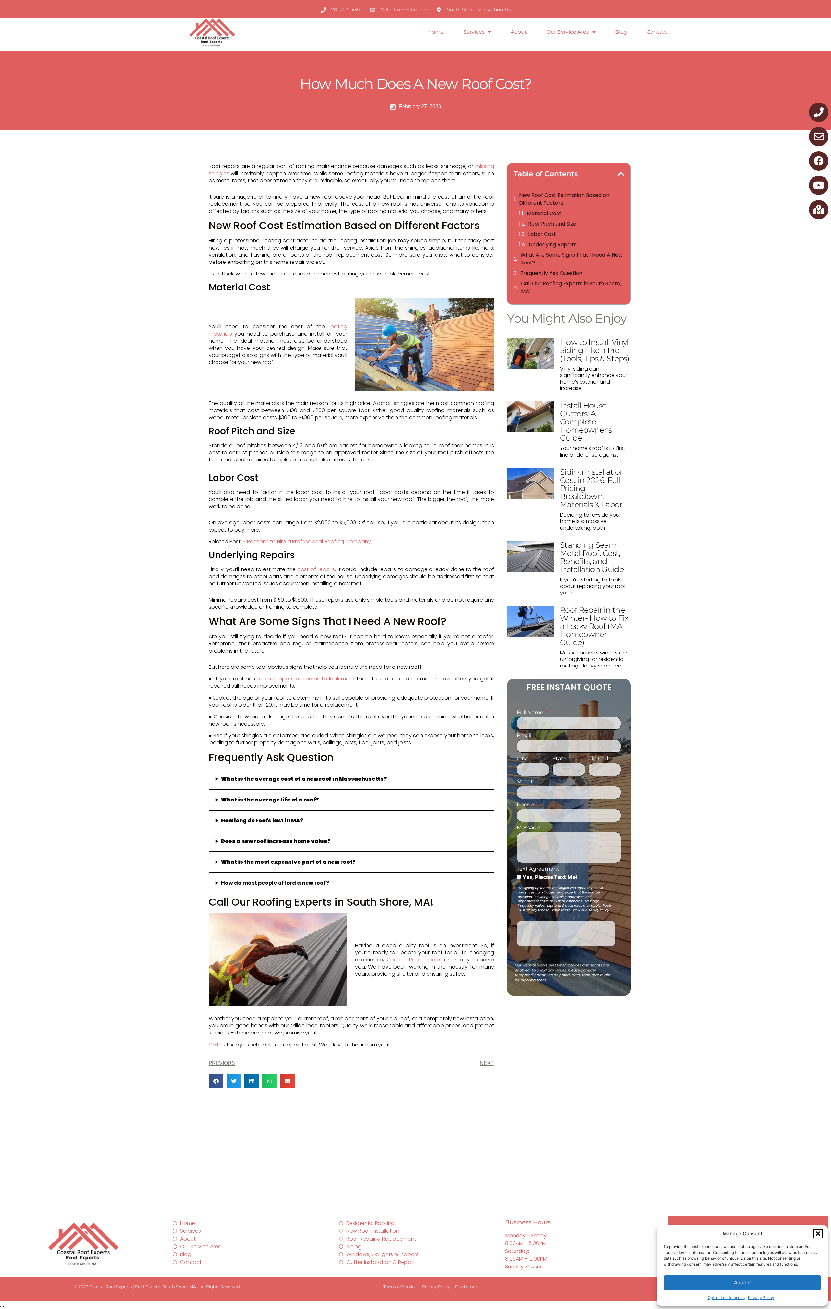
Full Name (531, 713)
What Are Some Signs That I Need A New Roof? (571, 258)
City (522, 759)
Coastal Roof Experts (414, 959)
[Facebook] (818, 161)
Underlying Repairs (553, 244)
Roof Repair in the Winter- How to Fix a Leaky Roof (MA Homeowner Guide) (594, 626)
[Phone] (818, 112)
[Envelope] (818, 136)
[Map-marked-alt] (818, 209)
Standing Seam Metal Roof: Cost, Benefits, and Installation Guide (592, 557)
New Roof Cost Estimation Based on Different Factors (564, 199)
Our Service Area (567, 32)
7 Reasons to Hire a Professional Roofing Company (307, 541)
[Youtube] (818, 185)
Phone (526, 805)
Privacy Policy (761, 1297)
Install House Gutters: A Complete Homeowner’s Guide (586, 422)
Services (474, 32)
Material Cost (544, 213)
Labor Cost (542, 234)
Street (525, 782)
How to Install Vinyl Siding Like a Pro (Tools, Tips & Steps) (594, 350)
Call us (217, 1044)
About (519, 32)
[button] (818, 1233)
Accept (742, 1282)
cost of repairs (316, 569)
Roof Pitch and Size (552, 223)
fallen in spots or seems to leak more (305, 678)
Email (525, 736)
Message (528, 828)
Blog (621, 32)
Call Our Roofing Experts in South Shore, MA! (571, 287)
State (559, 759)
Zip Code (600, 759)
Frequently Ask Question (551, 273)
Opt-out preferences (726, 1297)
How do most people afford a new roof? (275, 883)
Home (436, 32)
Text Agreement (538, 869)
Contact (657, 32)
